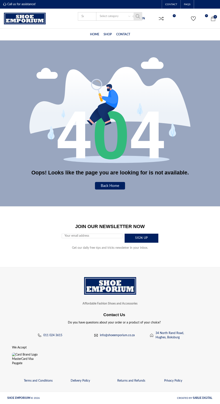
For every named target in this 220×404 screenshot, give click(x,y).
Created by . (195, 398)
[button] (161, 18)
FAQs (187, 4)
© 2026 (23, 398)
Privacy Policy (173, 380)
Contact (171, 4)
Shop (108, 34)
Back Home (110, 185)
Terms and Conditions (38, 380)
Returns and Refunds (131, 380)
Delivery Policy (80, 380)
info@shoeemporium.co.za (117, 335)
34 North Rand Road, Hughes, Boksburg (170, 335)
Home (94, 34)
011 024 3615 (52, 335)
